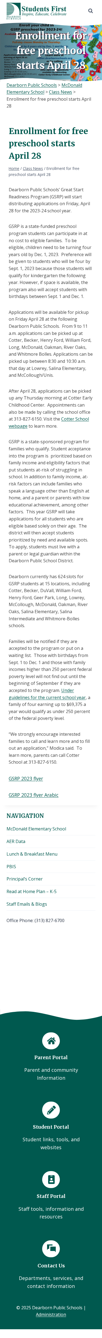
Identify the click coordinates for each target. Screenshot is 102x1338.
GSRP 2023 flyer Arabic (33, 795)
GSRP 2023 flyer (26, 778)
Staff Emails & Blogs (27, 904)
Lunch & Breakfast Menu (32, 854)
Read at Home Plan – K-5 (32, 891)
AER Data (16, 841)
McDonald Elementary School (36, 829)
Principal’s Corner (25, 879)
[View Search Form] (90, 11)
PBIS (11, 867)
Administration (51, 1314)
